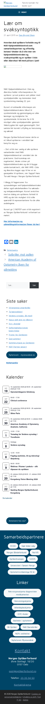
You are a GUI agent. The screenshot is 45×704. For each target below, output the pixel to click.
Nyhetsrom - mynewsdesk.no (22, 355)
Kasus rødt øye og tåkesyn (21, 320)
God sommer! (15, 339)
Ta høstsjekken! (16, 312)
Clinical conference (18, 400)
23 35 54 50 (27, 677)
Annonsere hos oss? (17, 521)
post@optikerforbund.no (22, 671)
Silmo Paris (15, 413)
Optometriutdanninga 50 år (22, 572)
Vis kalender (7, 498)
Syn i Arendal (14, 324)
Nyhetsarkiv (12, 250)
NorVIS (35, 552)
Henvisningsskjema (22, 601)
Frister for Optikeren (18, 335)
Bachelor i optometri (22, 620)
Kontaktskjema (22, 684)
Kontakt (22, 650)
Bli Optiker (12, 627)
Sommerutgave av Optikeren (21, 343)
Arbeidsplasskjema (22, 607)
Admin (25, 700)
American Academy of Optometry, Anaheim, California (24, 425)
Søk (34, 285)
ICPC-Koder (22, 614)
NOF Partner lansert (18, 347)
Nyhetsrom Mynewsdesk (23, 640)
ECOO (13, 546)
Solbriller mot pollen (21, 254)
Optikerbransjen (17, 559)
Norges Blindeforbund (16, 552)
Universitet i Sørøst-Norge (22, 565)
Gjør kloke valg (28, 546)
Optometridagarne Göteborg (22, 392)
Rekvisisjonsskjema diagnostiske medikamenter (22, 593)
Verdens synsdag (17, 445)
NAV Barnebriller (30, 627)
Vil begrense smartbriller (19, 308)
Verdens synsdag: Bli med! (20, 316)
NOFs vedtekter (22, 633)
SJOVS (32, 559)
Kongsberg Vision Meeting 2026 (24, 479)
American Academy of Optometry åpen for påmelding (20, 264)
